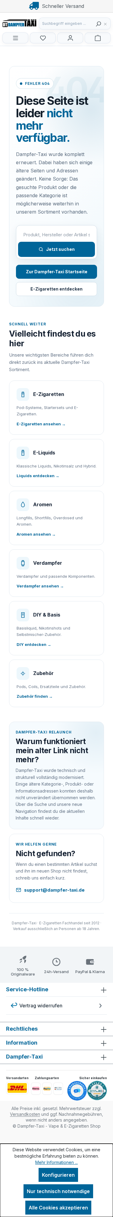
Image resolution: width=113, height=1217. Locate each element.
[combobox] (66, 23)
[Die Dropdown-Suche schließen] (107, 23)
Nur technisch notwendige (58, 1191)
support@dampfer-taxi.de (54, 890)
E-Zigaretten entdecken (56, 288)
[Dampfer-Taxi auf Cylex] (97, 1091)
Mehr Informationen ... (56, 1162)
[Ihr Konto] (70, 37)
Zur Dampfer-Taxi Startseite (56, 271)
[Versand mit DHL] (17, 1088)
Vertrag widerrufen (40, 1006)
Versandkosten (25, 1114)
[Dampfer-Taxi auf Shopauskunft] (77, 1091)
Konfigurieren (58, 1175)
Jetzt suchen (60, 249)
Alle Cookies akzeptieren (58, 1208)
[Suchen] (98, 23)
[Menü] (15, 37)
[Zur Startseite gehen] (32, 23)
